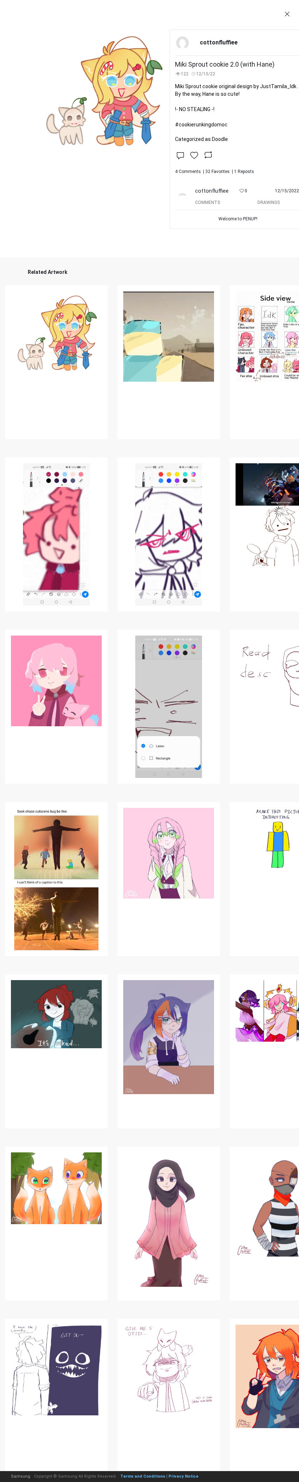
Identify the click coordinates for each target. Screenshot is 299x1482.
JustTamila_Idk (278, 86)
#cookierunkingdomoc (201, 124)
